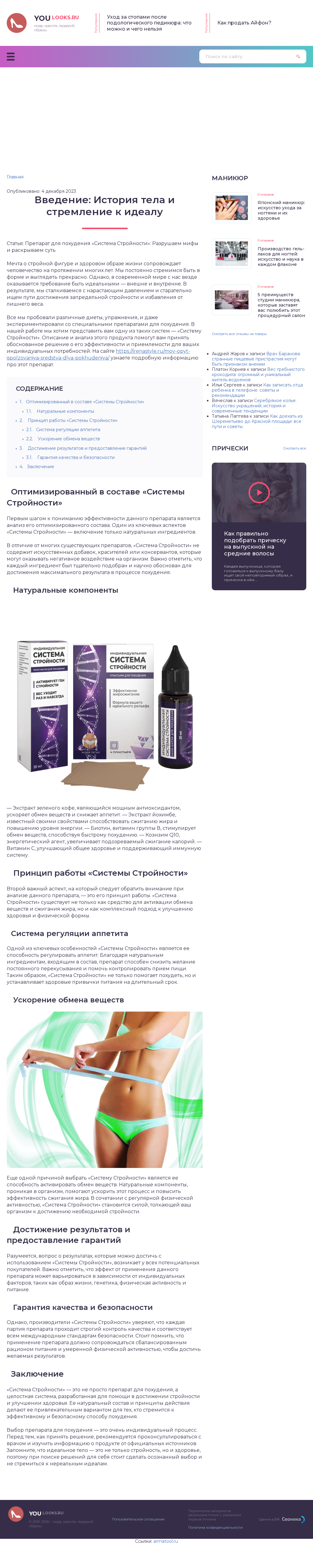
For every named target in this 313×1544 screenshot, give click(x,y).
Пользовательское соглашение (138, 1519)
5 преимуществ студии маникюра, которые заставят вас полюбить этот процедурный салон (281, 305)
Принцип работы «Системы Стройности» (69, 420)
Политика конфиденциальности (215, 1527)
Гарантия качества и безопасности (70, 457)
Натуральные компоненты (60, 411)
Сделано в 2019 (269, 1519)
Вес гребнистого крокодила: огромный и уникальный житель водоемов (258, 374)
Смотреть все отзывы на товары (239, 334)
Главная (15, 177)
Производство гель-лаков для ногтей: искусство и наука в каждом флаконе (281, 256)
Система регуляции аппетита (63, 429)
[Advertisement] (156, 113)
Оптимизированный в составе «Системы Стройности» (82, 402)
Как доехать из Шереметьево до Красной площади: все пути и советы (257, 421)
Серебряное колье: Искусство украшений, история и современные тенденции (254, 406)
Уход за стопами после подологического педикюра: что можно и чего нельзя (149, 23)
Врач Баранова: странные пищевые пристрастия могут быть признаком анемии (256, 359)
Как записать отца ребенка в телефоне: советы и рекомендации (257, 390)
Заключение (37, 466)
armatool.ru (165, 1541)
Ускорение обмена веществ (63, 439)
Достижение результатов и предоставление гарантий (83, 448)
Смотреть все (294, 448)
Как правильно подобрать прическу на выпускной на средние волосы (255, 543)
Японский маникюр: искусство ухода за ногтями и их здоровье (281, 210)
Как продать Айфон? (244, 23)
